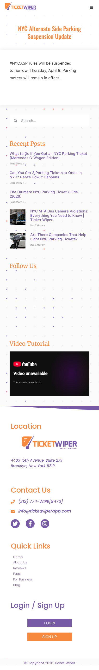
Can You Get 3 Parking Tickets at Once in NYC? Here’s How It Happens (46, 174)
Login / (38, 605)
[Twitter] (15, 523)
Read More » (17, 163)
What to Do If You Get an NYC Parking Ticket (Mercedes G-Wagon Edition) (48, 155)
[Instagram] (45, 523)
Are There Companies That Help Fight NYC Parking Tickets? (58, 236)
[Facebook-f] (30, 523)
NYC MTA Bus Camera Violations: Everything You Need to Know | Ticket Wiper (59, 215)
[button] (91, 7)
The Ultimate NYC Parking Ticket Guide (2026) (44, 194)
